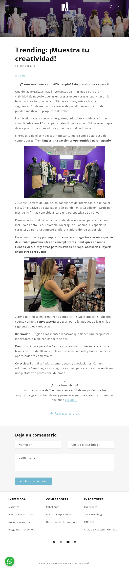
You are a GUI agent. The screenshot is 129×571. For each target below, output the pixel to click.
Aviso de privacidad (20, 522)
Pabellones (52, 507)
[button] (7, 6)
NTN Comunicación (81, 563)
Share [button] (22, 75)
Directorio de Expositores (61, 522)
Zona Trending (93, 514)
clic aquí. (71, 400)
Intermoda (52, 563)
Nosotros (13, 507)
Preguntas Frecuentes (21, 529)
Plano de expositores (21, 514)
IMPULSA (89, 522)
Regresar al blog (67, 413)
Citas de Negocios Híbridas (100, 529)
